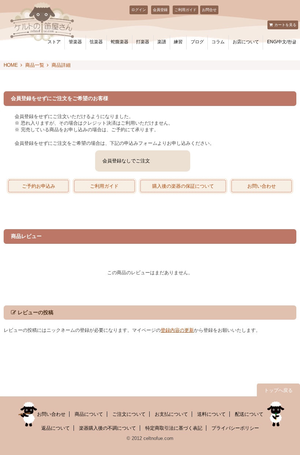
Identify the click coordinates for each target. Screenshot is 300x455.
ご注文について (129, 414)
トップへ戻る (278, 390)
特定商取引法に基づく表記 (173, 428)
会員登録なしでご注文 (126, 161)
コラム (218, 41)
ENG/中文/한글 (281, 41)
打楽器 (142, 41)
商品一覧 (34, 65)
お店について (246, 41)
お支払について (171, 414)
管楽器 (75, 41)
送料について (211, 414)
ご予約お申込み (38, 186)
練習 (178, 41)
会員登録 (160, 10)
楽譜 (161, 41)
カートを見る (285, 25)
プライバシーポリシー (235, 428)
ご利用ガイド (185, 10)
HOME (11, 65)
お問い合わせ (261, 186)
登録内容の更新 (177, 330)
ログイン (138, 10)
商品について (89, 414)
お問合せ (209, 10)
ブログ (197, 41)
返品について (55, 428)
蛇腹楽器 (119, 41)
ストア (54, 41)
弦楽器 (96, 41)
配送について (249, 414)
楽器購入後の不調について (107, 428)
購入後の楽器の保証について (183, 186)
